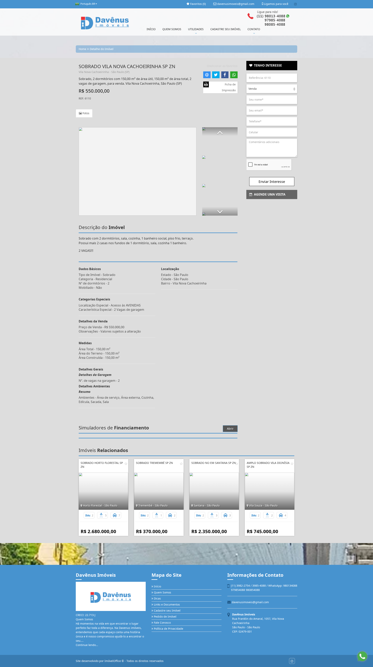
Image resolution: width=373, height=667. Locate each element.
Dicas (157, 598)
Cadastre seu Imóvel (166, 610)
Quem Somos (162, 592)
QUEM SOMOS (171, 29)
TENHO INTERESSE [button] (267, 65)
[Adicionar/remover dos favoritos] (126, 464)
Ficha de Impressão (229, 87)
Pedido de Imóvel (164, 616)
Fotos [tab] (85, 113)
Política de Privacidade (168, 628)
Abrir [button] (230, 428)
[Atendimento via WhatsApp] (362, 656)
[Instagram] (295, 4)
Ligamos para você (275, 4)
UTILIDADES (196, 29)
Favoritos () (197, 4)
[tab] (271, 65)
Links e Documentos (166, 604)
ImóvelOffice (113, 661)
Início (157, 586)
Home (82, 49)
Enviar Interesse (272, 181)
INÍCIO (151, 29)
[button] (220, 131)
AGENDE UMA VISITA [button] (268, 194)
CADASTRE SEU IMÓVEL (225, 29)
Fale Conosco (162, 622)
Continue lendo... (87, 645)
